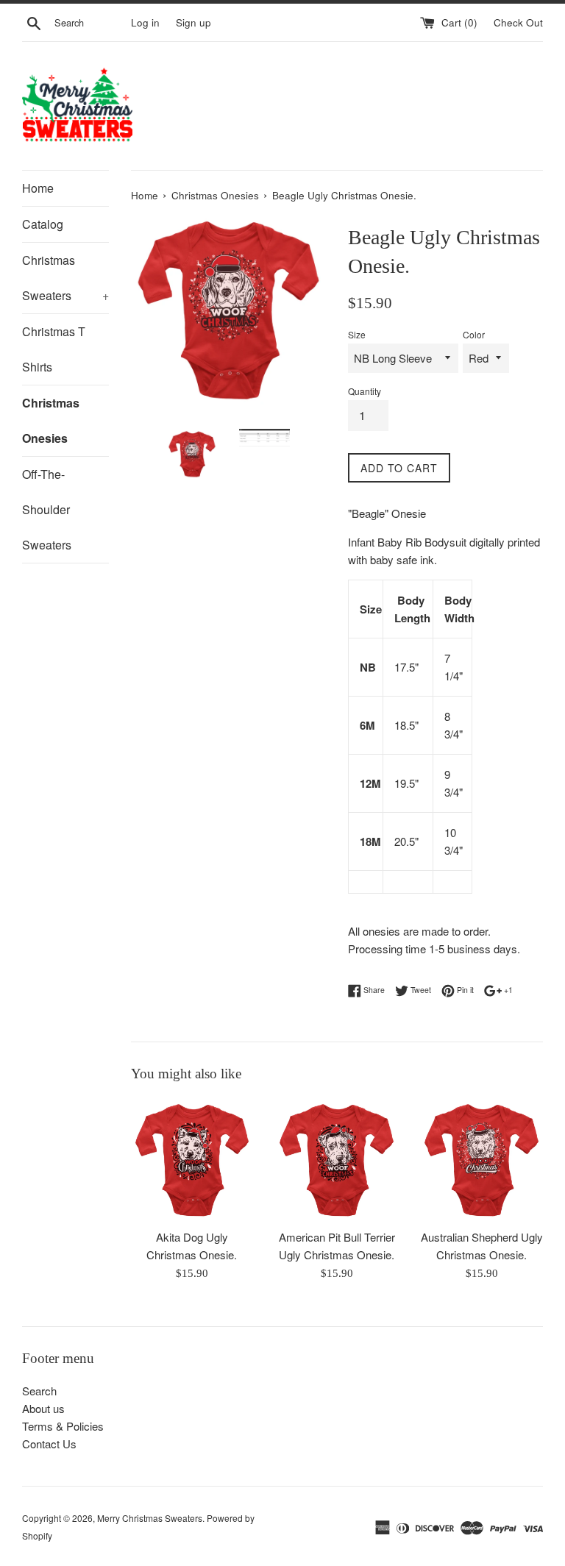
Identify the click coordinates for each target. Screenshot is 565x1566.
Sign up (193, 22)
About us (43, 1408)
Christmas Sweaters (65, 278)
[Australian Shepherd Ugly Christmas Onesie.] (481, 1159)
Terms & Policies (63, 1426)
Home (38, 187)
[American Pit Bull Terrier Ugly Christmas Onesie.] (336, 1159)
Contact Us (49, 1443)
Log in (145, 22)
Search (39, 1390)
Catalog (42, 224)
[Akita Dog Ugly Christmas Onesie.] (192, 1159)
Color (474, 334)
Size (357, 334)
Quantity (364, 391)
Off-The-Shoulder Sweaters (46, 509)
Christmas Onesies (50, 420)
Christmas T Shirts (53, 349)
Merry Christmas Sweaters (149, 1518)
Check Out (518, 22)
